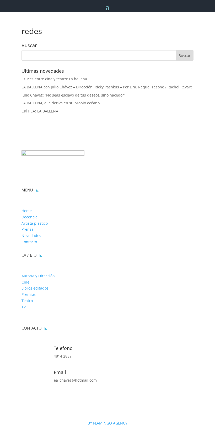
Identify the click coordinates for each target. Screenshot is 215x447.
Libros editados (35, 288)
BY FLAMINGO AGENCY (107, 423)
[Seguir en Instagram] (26, 398)
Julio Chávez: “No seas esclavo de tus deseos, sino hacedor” (73, 95)
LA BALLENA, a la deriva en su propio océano (61, 102)
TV (24, 306)
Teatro (27, 300)
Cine (25, 282)
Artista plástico (35, 223)
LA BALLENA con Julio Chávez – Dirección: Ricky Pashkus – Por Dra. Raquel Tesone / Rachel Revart (107, 86)
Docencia (29, 216)
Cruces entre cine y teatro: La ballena (54, 78)
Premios (29, 294)
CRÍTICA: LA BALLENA (40, 111)
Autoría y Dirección (38, 275)
